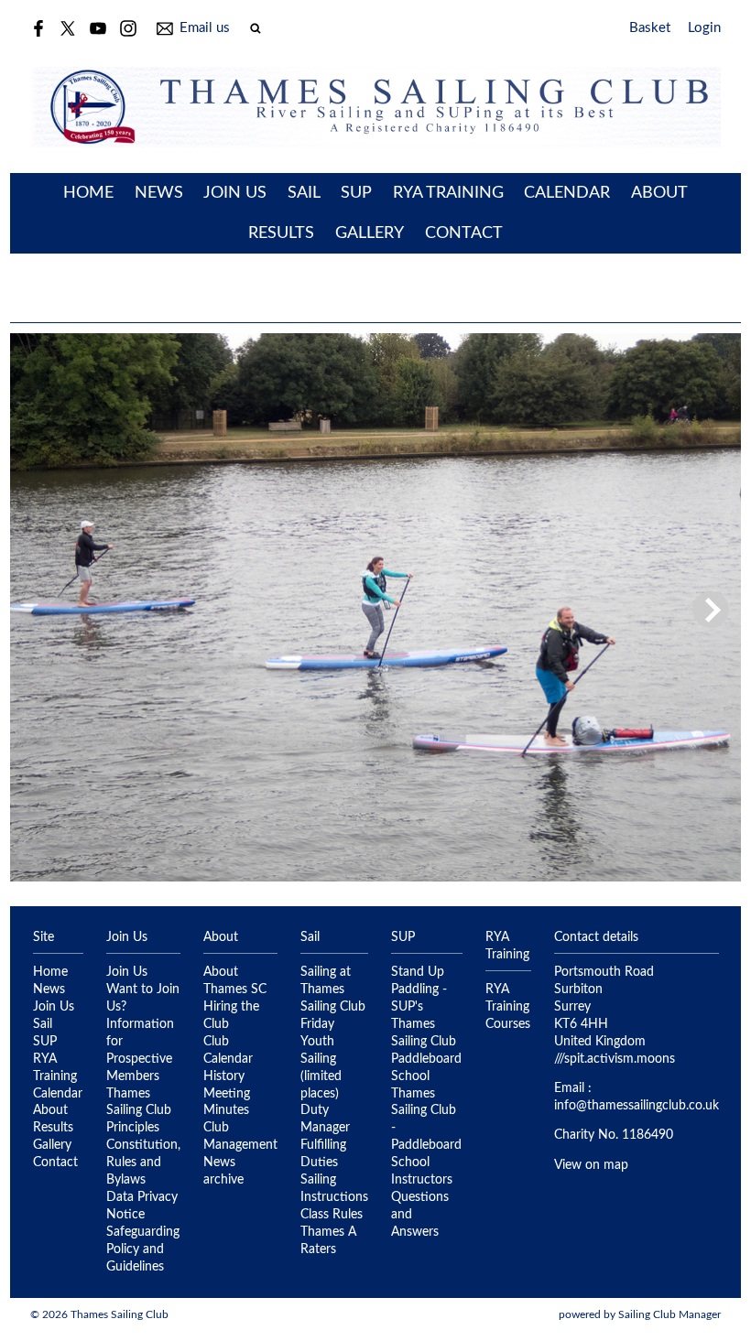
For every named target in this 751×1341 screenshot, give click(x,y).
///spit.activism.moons (614, 1059)
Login (704, 28)
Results (281, 233)
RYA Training (448, 193)
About (659, 193)
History (224, 1076)
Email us (205, 28)
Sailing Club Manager (669, 1314)
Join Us (235, 193)
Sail (304, 193)
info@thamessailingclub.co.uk (636, 1105)
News (159, 193)
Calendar (567, 193)
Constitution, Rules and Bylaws (143, 1162)
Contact (464, 233)
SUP (356, 193)
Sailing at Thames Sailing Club (332, 989)
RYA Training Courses (507, 1007)
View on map (591, 1165)
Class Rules (331, 1214)
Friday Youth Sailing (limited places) (321, 1059)
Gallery (369, 233)
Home (88, 193)
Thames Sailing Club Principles (138, 1111)
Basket (649, 28)
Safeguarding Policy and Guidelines (143, 1249)
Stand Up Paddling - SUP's (419, 989)
